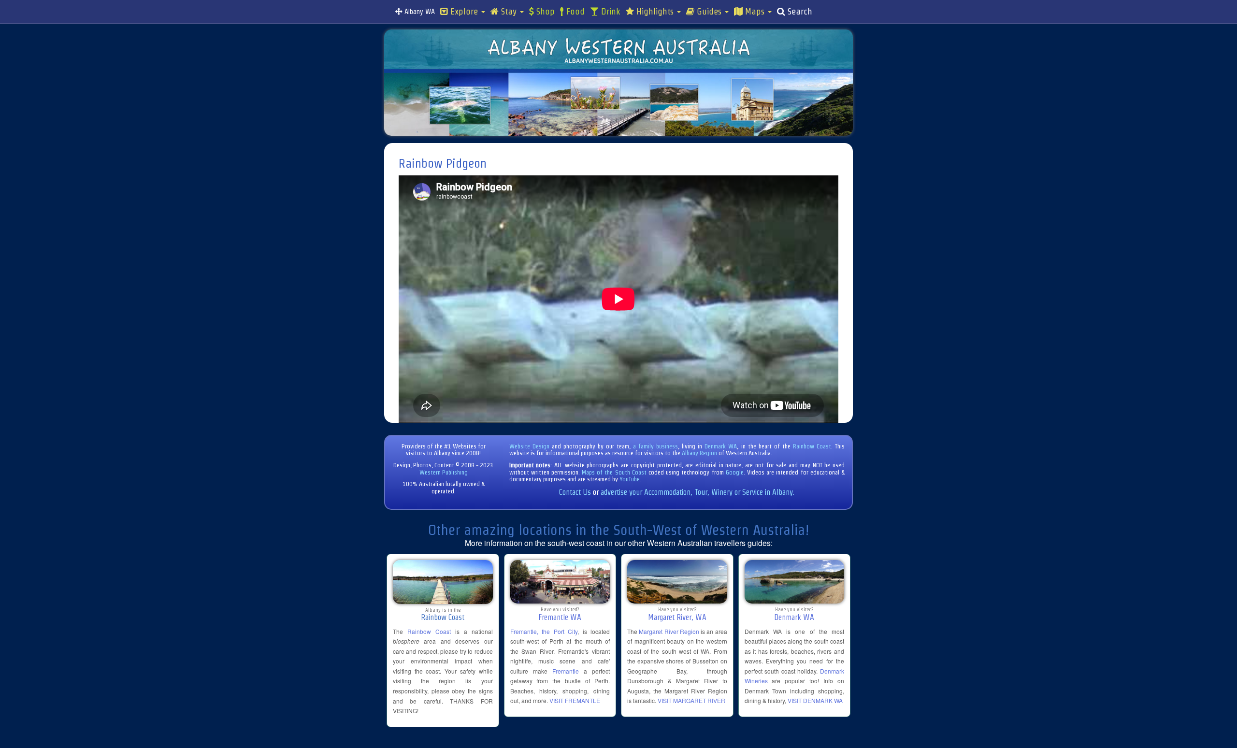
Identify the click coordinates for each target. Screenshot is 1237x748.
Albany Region (699, 453)
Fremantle (565, 671)
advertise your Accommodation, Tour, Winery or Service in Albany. (697, 492)
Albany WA (419, 11)
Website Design (529, 446)
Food (574, 11)
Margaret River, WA (677, 617)
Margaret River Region (669, 631)
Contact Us (575, 492)
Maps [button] (755, 11)
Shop (544, 11)
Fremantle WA (559, 617)
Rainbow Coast (812, 446)
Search (798, 11)
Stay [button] (509, 11)
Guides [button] (709, 11)
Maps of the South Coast (614, 472)
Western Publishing (443, 472)
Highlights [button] (655, 11)
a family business (655, 446)
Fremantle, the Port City (544, 631)
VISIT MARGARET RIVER (691, 700)
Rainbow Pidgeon (443, 163)
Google (735, 472)
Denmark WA (721, 446)
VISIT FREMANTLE (574, 700)
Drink (609, 11)
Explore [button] (464, 11)
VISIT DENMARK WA (815, 700)
